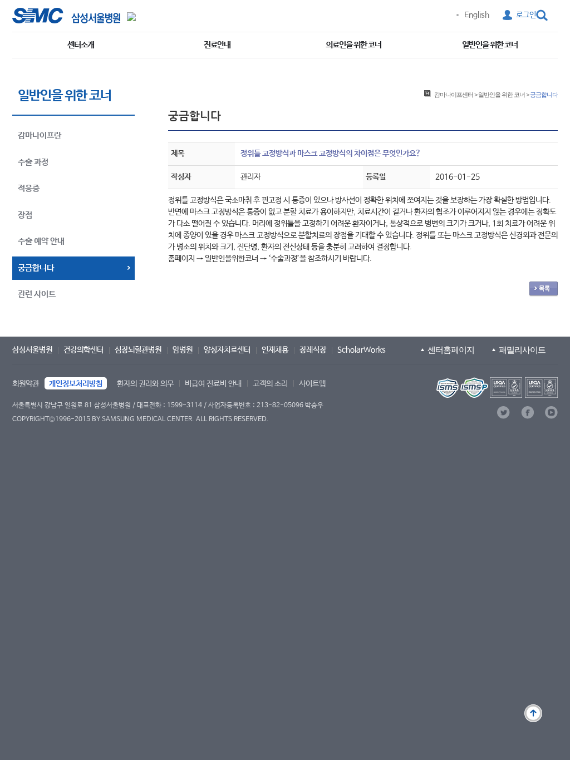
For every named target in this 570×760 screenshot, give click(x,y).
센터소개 (80, 45)
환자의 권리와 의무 (145, 383)
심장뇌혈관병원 (138, 350)
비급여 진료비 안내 (213, 383)
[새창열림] (496, 387)
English (476, 15)
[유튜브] (551, 412)
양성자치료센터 (227, 350)
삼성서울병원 (32, 350)
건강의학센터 (83, 350)
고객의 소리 (270, 383)
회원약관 (25, 383)
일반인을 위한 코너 (490, 45)
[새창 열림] (66, 15)
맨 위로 (533, 713)
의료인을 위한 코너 (353, 45)
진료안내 (217, 45)
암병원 (183, 350)
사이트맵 (312, 383)
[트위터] (503, 412)
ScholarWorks (361, 350)
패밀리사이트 (522, 349)
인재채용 (275, 350)
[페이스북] (527, 412)
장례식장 (312, 350)
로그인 (526, 15)
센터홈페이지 (451, 349)
